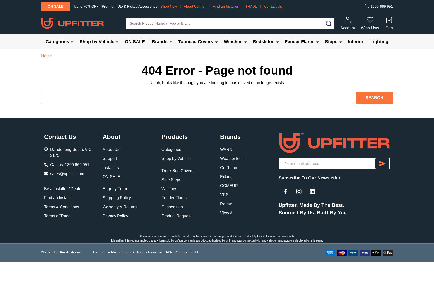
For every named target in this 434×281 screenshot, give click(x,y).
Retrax (226, 204)
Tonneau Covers (195, 41)
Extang (226, 177)
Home (46, 56)
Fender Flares (299, 41)
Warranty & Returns (120, 207)
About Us (111, 149)
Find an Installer (225, 6)
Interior (355, 41)
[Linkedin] (312, 191)
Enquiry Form (115, 189)
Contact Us (273, 6)
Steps (331, 41)
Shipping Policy (117, 198)
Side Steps (171, 180)
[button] (334, 143)
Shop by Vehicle (97, 41)
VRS (224, 195)
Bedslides (263, 41)
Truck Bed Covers (177, 171)
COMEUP (229, 186)
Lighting (379, 41)
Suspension (172, 207)
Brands (160, 41)
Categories (57, 41)
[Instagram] (299, 191)
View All (227, 213)
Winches (233, 41)
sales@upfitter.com (67, 174)
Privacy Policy (115, 216)
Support (110, 158)
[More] (72, 41)
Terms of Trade (57, 216)
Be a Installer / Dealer (63, 189)
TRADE (251, 6)
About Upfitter (195, 6)
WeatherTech (232, 158)
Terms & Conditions (61, 207)
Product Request (176, 216)
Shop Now (168, 6)
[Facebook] (285, 191)
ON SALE (135, 41)
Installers (111, 168)
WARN (226, 149)
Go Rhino (228, 168)
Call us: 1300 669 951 (69, 165)
